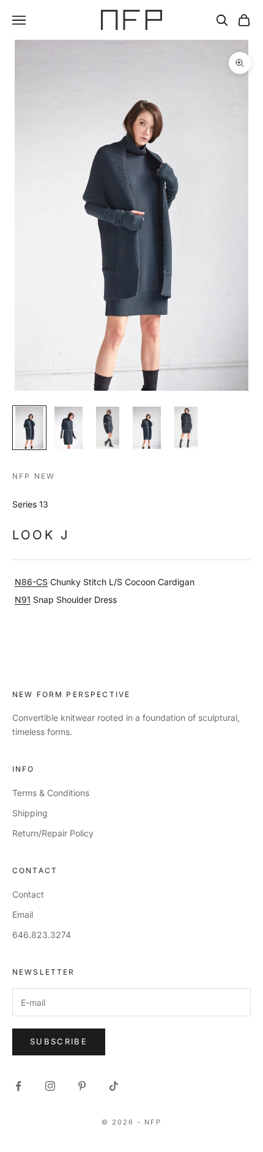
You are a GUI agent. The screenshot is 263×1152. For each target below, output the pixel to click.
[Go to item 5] (186, 427)
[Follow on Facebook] (18, 1086)
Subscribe (58, 1041)
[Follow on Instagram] (50, 1086)
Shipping (30, 813)
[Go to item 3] (108, 427)
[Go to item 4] (147, 427)
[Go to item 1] (29, 427)
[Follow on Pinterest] (82, 1086)
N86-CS (31, 582)
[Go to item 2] (68, 427)
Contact (28, 894)
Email (22, 914)
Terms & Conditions (50, 793)
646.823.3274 (41, 934)
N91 (23, 599)
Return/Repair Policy (53, 833)
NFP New (33, 476)
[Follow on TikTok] (114, 1086)
